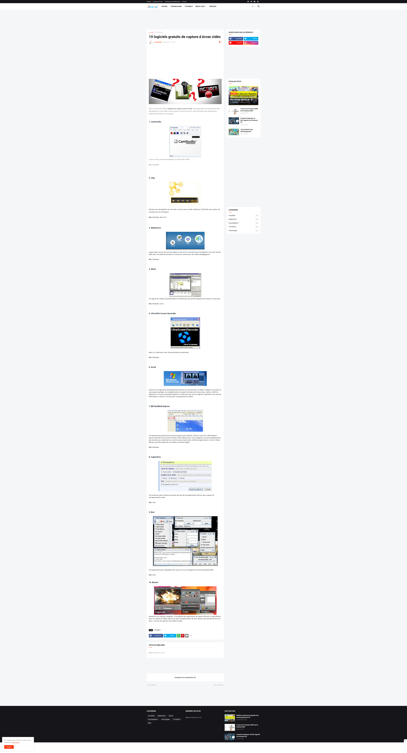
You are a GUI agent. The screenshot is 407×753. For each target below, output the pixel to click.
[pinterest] (258, 1)
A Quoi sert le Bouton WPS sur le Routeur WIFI (249, 110)
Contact (184, 1)
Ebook (171, 716)
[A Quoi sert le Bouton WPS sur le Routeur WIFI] (234, 111)
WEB (149, 723)
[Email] (187, 635)
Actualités (243, 215)
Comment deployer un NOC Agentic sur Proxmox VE (249, 120)
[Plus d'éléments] (191, 635)
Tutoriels (189, 6)
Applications (243, 219)
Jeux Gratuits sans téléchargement (246, 130)
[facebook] (248, 1)
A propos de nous (158, 1)
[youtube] (254, 1)
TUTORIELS (159, 32)
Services (212, 6)
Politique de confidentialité (172, 1)
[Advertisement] (203, 19)
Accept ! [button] (9, 747)
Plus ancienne (218, 685)
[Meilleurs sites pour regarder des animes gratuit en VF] (230, 717)
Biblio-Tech (200, 6)
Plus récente (152, 685)
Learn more (15, 742)
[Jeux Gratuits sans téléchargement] (234, 131)
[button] (253, 6)
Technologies (176, 6)
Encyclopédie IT (243, 223)
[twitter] (251, 1)
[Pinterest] (182, 635)
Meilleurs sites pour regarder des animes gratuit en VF (247, 716)
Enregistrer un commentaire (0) (185, 677)
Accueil (149, 1)
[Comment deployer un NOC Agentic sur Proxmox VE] (234, 120)
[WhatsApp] (178, 635)
